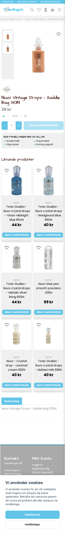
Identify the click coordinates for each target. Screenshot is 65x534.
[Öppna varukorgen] (52, 9)
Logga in (37, 465)
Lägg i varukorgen (17, 234)
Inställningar (32, 524)
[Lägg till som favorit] (38, 9)
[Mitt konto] (45, 9)
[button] (58, 34)
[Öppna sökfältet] (32, 9)
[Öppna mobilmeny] (59, 9)
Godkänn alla (32, 514)
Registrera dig (40, 468)
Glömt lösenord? (42, 472)
